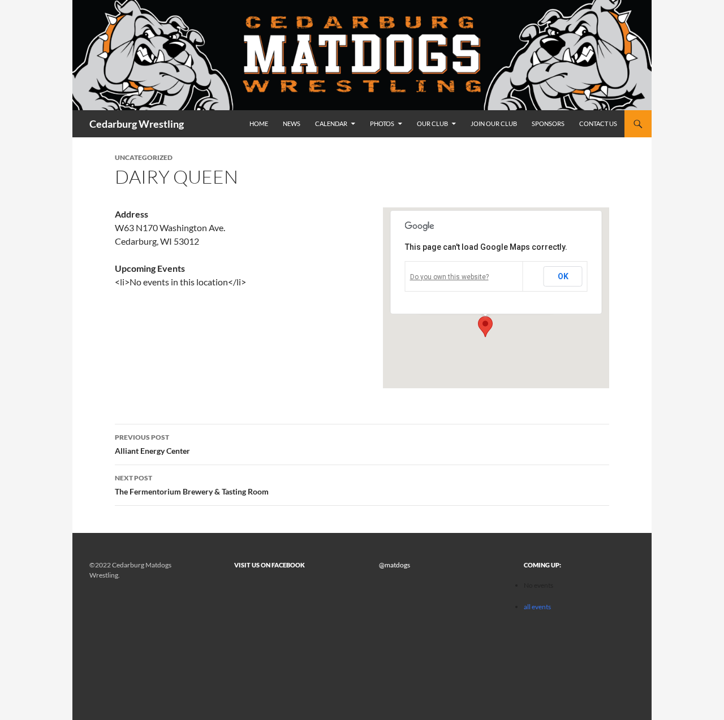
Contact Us (598, 123)
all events (537, 606)
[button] (485, 326)
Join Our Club (494, 123)
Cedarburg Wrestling (136, 124)
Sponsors (548, 123)
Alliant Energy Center (152, 444)
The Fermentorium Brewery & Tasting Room (192, 485)
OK (563, 276)
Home (258, 123)
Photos (382, 123)
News (291, 123)
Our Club (432, 123)
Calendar (331, 123)
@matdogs (394, 565)
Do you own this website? (449, 277)
